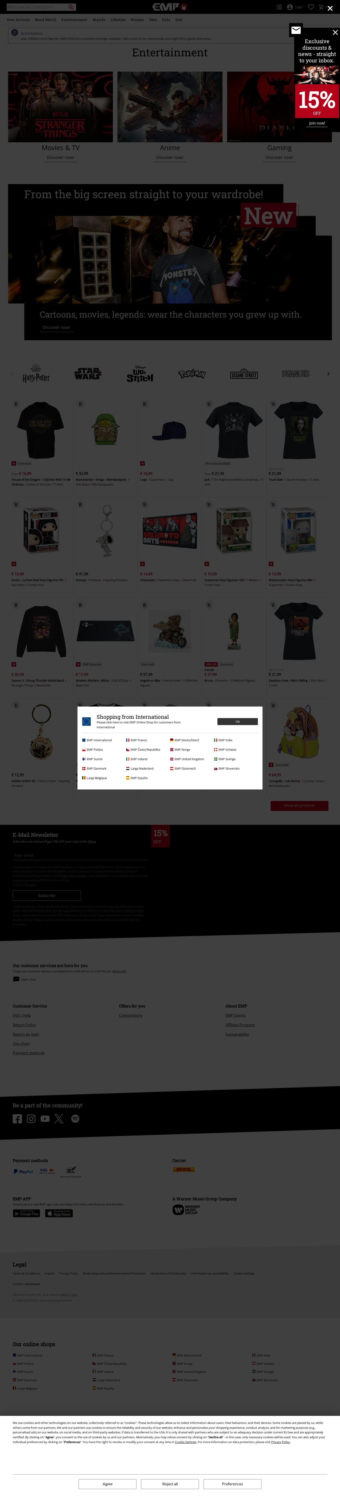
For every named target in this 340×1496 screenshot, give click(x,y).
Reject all (170, 1484)
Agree (108, 1484)
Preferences (232, 1484)
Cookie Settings (185, 1442)
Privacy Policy (280, 1442)
